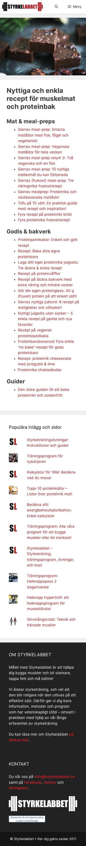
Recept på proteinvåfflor (39, 273)
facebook (32, 782)
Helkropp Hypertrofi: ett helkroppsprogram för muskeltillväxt (48, 603)
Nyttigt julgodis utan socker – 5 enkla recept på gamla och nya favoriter (45, 319)
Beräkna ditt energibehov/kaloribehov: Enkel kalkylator (49, 510)
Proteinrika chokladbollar (40, 370)
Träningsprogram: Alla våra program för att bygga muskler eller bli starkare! (51, 532)
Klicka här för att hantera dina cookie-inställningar (27, 819)
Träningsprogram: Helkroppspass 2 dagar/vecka (42, 581)
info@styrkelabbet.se (54, 776)
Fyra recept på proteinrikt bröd (45, 214)
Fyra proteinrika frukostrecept (44, 220)
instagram (18, 788)
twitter (50, 782)
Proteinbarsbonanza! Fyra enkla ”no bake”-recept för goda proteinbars (46, 347)
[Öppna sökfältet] (56, 6)
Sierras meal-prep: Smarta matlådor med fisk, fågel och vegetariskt (43, 135)
